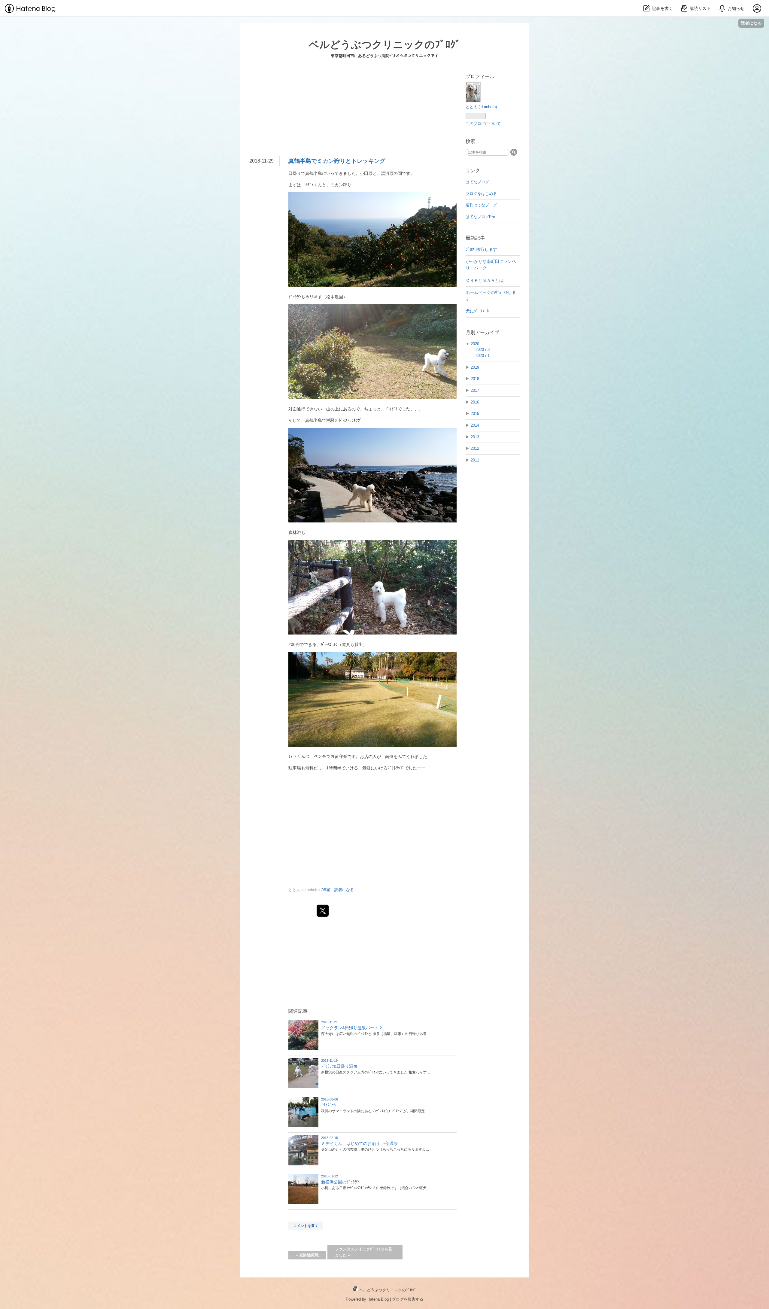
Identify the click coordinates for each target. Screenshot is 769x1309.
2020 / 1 (483, 355)
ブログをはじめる (481, 193)
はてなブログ (477, 182)
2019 (475, 367)
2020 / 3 (483, 349)
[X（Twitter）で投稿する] (323, 911)
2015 (475, 413)
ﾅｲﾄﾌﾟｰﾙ (328, 1104)
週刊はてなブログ (481, 205)
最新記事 (475, 237)
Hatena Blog (378, 1299)
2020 (475, 344)
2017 (475, 390)
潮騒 (330, 420)
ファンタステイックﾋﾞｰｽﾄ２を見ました (363, 1252)
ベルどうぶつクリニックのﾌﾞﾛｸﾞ (384, 44)
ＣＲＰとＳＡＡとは (484, 280)
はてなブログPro (480, 217)
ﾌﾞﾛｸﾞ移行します (481, 249)
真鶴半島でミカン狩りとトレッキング (336, 161)
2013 (475, 437)
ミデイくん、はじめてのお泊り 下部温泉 (359, 1143)
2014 (475, 425)
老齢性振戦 (307, 1255)
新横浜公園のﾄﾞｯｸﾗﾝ (340, 1182)
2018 (475, 378)
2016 (475, 402)
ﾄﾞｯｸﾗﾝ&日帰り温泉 (339, 1066)
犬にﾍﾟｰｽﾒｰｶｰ (478, 311)
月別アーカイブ (482, 332)
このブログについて (483, 123)
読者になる (751, 23)
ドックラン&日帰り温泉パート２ (352, 1027)
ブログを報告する (407, 1299)
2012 (475, 448)
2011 (475, 460)
